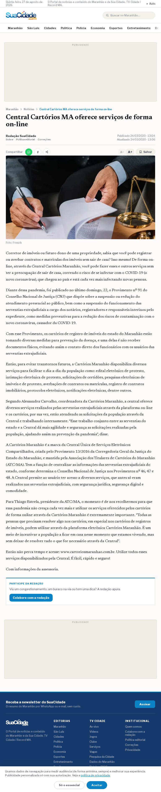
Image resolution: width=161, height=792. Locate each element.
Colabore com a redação (31, 597)
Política (66, 28)
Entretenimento (139, 28)
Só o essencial (69, 785)
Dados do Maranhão (102, 761)
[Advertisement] (80, 72)
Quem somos (133, 726)
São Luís (33, 28)
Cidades (50, 28)
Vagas (93, 751)
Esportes (116, 28)
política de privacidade (95, 775)
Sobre (9, 139)
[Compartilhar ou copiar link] (46, 152)
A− (122, 152)
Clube (93, 741)
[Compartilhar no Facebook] (37, 152)
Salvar (147, 151)
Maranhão (15, 28)
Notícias (29, 109)
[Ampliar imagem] (149, 233)
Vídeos (94, 731)
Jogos (93, 736)
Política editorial (25, 139)
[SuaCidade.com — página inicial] (21, 15)
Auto (151, 3)
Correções (44, 139)
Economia (98, 28)
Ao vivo (94, 726)
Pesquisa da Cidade (102, 756)
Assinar (145, 704)
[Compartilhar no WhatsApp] (28, 152)
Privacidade (132, 749)
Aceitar (96, 785)
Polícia (81, 28)
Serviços (95, 746)
